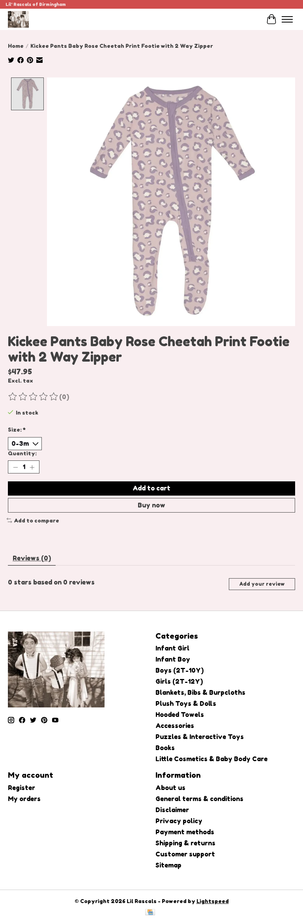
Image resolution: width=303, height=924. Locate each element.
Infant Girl (172, 648)
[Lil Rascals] (18, 19)
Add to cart (151, 488)
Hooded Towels (179, 714)
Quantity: (22, 453)
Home (16, 46)
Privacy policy (178, 821)
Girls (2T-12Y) (179, 681)
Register (21, 788)
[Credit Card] (150, 912)
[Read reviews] (33, 397)
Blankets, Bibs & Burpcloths (200, 692)
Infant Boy (172, 659)
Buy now (151, 505)
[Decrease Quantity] (15, 467)
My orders (24, 799)
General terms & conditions (199, 799)
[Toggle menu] (287, 19)
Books (165, 748)
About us (170, 788)
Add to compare (36, 520)
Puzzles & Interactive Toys (199, 737)
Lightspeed (212, 901)
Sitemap (168, 865)
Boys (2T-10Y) (179, 670)
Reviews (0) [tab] (32, 558)
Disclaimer (172, 810)
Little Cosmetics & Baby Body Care (211, 759)
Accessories (174, 726)
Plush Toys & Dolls (185, 703)
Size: (17, 429)
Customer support (185, 854)
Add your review (261, 584)
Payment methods (184, 832)
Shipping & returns (185, 843)
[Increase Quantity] (32, 467)
